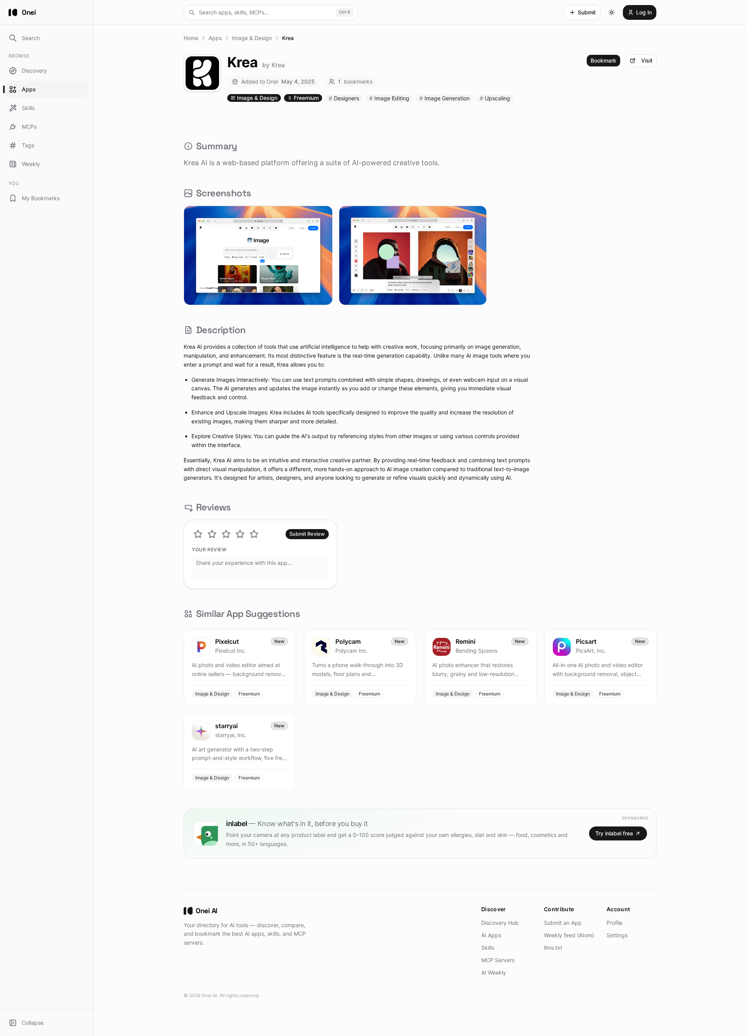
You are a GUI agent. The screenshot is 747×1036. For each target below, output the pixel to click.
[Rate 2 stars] (212, 534)
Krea (278, 65)
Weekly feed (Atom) (569, 935)
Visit (646, 60)
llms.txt (553, 947)
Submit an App (563, 922)
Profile (614, 922)
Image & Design (252, 38)
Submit (587, 12)
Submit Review (307, 534)
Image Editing (389, 98)
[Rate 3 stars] (226, 534)
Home (191, 38)
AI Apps (491, 935)
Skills (487, 947)
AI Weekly (493, 972)
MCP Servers (497, 960)
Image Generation (444, 98)
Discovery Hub (500, 922)
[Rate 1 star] (198, 534)
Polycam (348, 641)
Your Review (209, 549)
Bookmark (603, 60)
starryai (226, 726)
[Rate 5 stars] (254, 534)
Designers (344, 98)
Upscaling (495, 98)
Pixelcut (227, 641)
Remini (465, 641)
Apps (215, 38)
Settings (617, 935)
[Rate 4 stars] (240, 534)
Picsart (586, 641)
